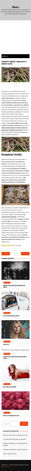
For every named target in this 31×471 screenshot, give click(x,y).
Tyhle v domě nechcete (9, 453)
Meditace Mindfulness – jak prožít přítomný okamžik (15, 444)
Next (24, 253)
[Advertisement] (15, 38)
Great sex (6, 344)
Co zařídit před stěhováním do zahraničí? (14, 439)
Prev (6, 253)
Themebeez (6, 467)
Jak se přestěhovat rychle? (11, 316)
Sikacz (15, 7)
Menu (6, 56)
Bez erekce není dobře (9, 387)
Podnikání (7, 282)
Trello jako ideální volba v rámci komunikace (15, 449)
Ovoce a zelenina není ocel (11, 415)
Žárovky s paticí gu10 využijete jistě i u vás (15, 435)
